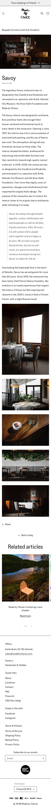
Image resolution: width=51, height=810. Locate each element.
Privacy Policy (12, 744)
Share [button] (8, 524)
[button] (3, 13)
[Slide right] (31, 626)
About (8, 678)
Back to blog (27, 535)
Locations (10, 682)
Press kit (9, 696)
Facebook (10, 713)
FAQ (7, 691)
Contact (9, 687)
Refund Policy (12, 740)
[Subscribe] (43, 758)
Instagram (10, 718)
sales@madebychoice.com (18, 653)
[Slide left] (20, 626)
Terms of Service (13, 731)
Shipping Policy (13, 735)
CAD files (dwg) (13, 700)
